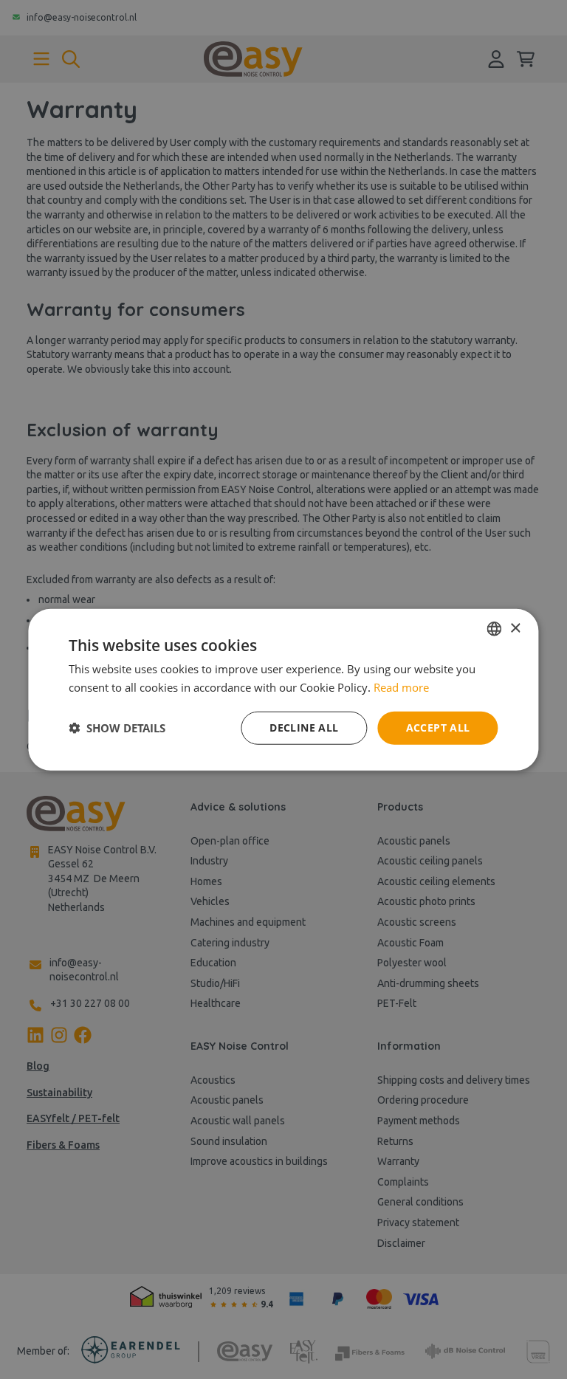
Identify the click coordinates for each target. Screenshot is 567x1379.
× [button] (514, 627)
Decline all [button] (303, 728)
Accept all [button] (438, 728)
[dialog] (283, 690)
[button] (117, 728)
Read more (401, 687)
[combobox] (494, 629)
